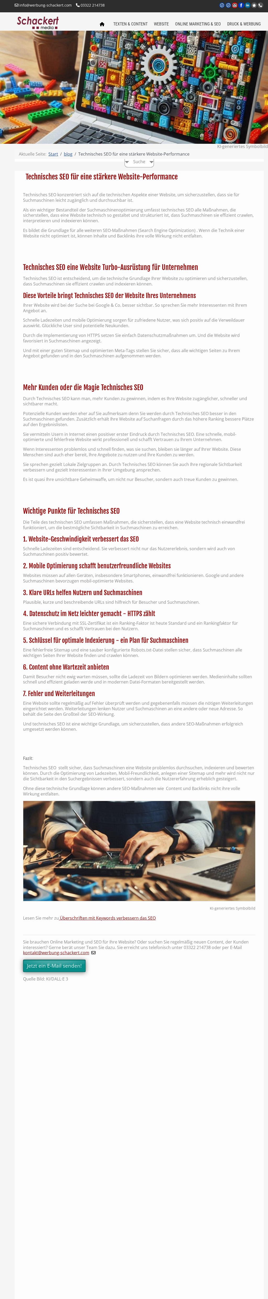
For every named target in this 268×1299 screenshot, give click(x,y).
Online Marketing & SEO (198, 24)
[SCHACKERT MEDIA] (54, 22)
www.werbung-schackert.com (222, 8)
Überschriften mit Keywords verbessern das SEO (107, 918)
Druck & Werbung (244, 24)
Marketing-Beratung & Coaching (214, 34)
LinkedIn (248, 8)
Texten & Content (130, 24)
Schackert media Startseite (102, 24)
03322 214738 (92, 5)
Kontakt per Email (235, 8)
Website (161, 24)
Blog (256, 34)
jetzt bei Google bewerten (254, 5)
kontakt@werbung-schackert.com (56, 953)
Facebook (241, 8)
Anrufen (260, 5)
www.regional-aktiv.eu (228, 8)
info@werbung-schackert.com (45, 5)
